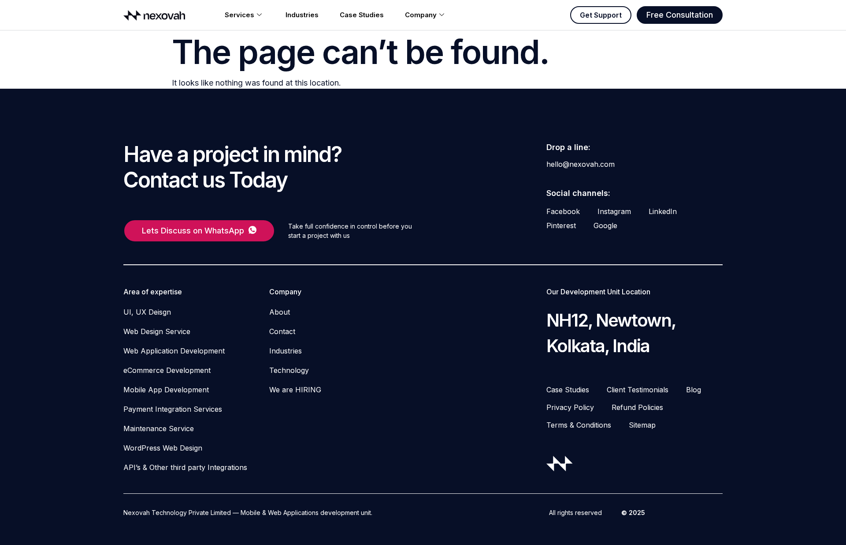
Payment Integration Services (172, 409)
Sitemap (642, 425)
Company (421, 15)
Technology (289, 370)
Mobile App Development (166, 389)
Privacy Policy (570, 407)
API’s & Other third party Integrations (185, 467)
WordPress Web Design (162, 448)
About (279, 312)
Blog (693, 389)
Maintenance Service (158, 428)
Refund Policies (637, 407)
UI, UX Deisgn (147, 312)
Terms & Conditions (578, 425)
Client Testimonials (637, 389)
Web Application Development (174, 350)
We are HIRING (295, 389)
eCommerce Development (167, 370)
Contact (282, 331)
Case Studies (362, 15)
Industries (302, 15)
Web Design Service (156, 331)
